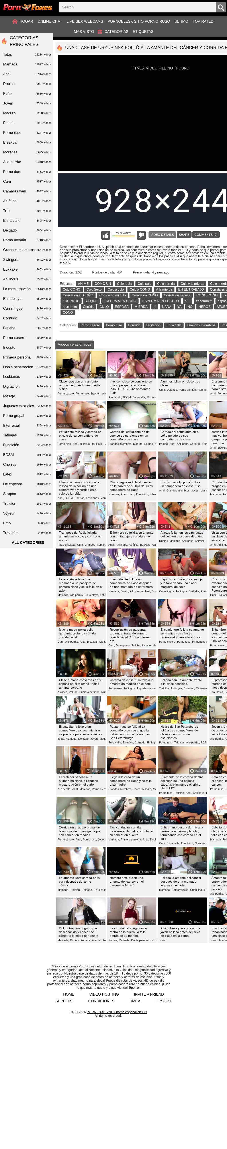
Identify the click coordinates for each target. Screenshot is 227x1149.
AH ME (83, 283)
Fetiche (27, 328)
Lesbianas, (92, 498)
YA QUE (91, 301)
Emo (27, 523)
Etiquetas (143, 32)
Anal (27, 74)
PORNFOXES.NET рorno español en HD (117, 1012)
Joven (162, 940)
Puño (27, 93)
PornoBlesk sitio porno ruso (139, 21)
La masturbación (27, 289)
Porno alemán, (188, 389)
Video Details (162, 234)
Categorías (116, 32)
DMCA (134, 1001)
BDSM (27, 455)
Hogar (26, 21)
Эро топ (135, 987)
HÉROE (205, 307)
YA (179, 307)
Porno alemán (27, 240)
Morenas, (114, 494)
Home (68, 994)
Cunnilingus (27, 308)
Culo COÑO (71, 289)
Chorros (27, 464)
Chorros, (79, 498)
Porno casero (90, 325)
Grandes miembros (201, 325)
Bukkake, (97, 444)
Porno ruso (114, 325)
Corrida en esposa (177, 295)
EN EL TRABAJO (191, 289)
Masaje (27, 396)
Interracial (27, 425)
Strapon (27, 494)
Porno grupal (27, 416)
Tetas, (220, 692)
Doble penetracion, (142, 940)
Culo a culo (116, 289)
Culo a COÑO (140, 289)
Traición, (96, 393)
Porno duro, (128, 494)
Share (184, 234)
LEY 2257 (163, 1001)
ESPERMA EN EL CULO (160, 301)
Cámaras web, (204, 688)
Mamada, (215, 494)
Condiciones (101, 1001)
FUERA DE (71, 301)
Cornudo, (195, 444)
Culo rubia (124, 283)
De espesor (27, 484)
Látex (27, 474)
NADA (166, 307)
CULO (104, 307)
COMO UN (103, 283)
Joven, (195, 490)
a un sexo (70, 307)
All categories (28, 543)
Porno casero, (66, 393)
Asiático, (134, 544)
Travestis (27, 533)
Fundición (27, 445)
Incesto (27, 347)
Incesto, (146, 645)
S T (187, 301)
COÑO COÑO (207, 295)
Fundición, (142, 494)
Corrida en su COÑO (78, 295)
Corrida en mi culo (112, 295)
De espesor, (123, 645)
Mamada (27, 64)
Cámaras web (27, 191)
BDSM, (127, 397)
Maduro (27, 113)
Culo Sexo (94, 289)
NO (190, 307)
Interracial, (156, 494)
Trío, (212, 692)
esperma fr (204, 301)
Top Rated (203, 21)
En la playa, (92, 595)
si (155, 307)
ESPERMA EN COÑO (120, 301)
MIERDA (141, 307)
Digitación (153, 325)
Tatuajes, (128, 742)
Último (181, 21)
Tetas (27, 54)
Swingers (27, 260)
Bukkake (27, 269)
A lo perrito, (115, 397)
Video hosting (104, 994)
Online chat (49, 21)
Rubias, (151, 397)
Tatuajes (27, 435)
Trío (27, 211)
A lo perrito (27, 162)
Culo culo (144, 283)
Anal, (213, 393)
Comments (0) (205, 234)
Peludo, (149, 444)
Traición (27, 503)
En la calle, (139, 397)
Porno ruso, (83, 393)
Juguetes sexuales (27, 406)
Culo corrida (166, 283)
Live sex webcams (85, 21)
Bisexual (27, 142)
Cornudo (134, 325)
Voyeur (27, 513)
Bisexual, (85, 444)
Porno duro (27, 172)
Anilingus (27, 279)
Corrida (88, 307)
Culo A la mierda (192, 283)
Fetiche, (105, 595)
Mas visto (84, 32)
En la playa (27, 299)
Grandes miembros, (120, 444)
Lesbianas (27, 376)
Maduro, (138, 444)
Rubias (27, 84)
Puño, (204, 591)
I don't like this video (141, 235)
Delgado (27, 230)
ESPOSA (122, 307)
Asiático (27, 201)
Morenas (27, 152)
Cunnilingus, (166, 591)
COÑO (68, 312)
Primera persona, (202, 641)
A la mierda (164, 289)
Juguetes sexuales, (148, 688)
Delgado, (172, 389)
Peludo (27, 123)
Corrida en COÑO (145, 295)
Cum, (162, 389)
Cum (27, 181)
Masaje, (205, 490)
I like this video (105, 235)
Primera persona (27, 357)
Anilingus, (183, 444)
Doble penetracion (27, 367)
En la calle (173, 325)
